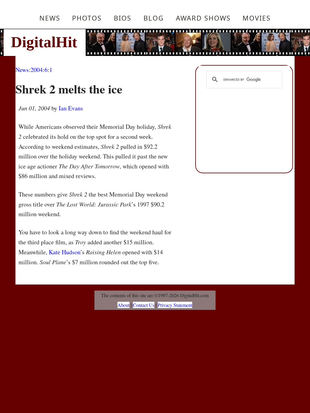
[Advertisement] (196, 42)
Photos (87, 17)
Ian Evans (71, 108)
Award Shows (203, 17)
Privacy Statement (175, 305)
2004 (37, 70)
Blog (153, 17)
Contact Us (143, 305)
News (49, 17)
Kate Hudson (64, 252)
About (123, 305)
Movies (256, 17)
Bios (122, 17)
